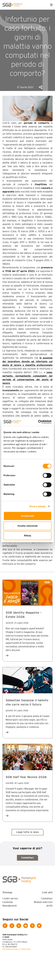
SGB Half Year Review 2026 (26, 777)
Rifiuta (27, 535)
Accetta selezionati (27, 525)
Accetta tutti (27, 516)
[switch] (47, 475)
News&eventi (9, 905)
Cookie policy (25, 949)
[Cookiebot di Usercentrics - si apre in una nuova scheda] (38, 422)
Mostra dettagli (37, 506)
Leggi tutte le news (27, 832)
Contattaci (27, 857)
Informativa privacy (10, 949)
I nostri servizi (10, 898)
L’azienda (7, 902)
